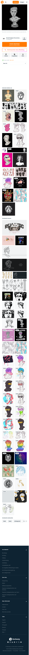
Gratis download (14, 44)
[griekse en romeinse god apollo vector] (8, 108)
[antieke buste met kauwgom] (7, 200)
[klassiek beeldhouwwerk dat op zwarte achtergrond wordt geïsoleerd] (8, 141)
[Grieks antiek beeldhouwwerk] (19, 175)
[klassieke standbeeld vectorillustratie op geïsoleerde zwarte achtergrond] (7, 459)
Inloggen (22, 2)
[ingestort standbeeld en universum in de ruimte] (8, 129)
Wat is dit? (12, 60)
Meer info (5, 63)
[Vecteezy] (2, 2)
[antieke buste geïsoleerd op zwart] (7, 166)
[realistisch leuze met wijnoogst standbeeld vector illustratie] (14, 307)
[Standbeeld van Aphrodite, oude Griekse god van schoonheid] (8, 96)
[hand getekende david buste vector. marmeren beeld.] (9, 153)
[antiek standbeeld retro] (19, 140)
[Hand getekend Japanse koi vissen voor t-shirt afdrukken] (7, 261)
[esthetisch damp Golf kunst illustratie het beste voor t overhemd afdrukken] (18, 460)
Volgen (24, 39)
